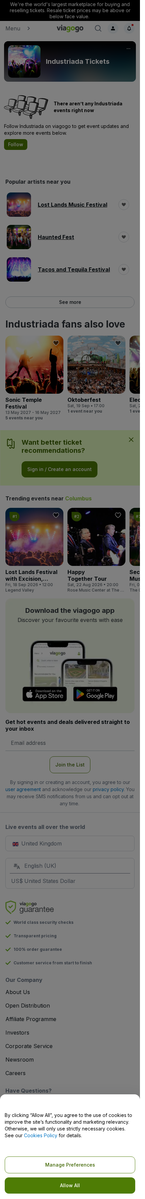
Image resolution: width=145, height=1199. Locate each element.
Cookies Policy (40, 1135)
